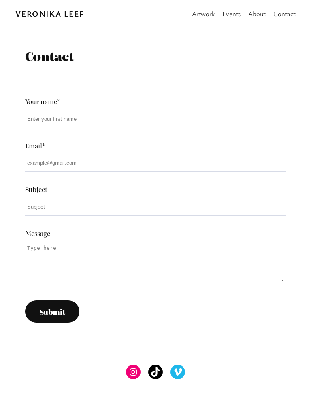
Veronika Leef (49, 13)
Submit (52, 311)
